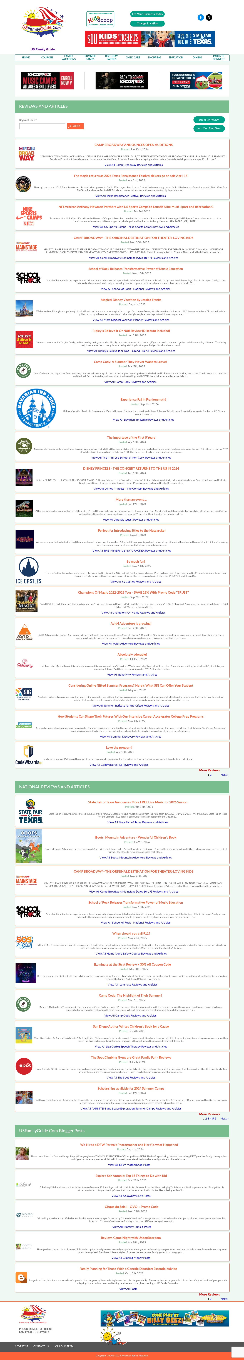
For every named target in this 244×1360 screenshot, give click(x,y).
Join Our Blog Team (209, 128)
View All (133, 165)
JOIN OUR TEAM (63, 1346)
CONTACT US (41, 1346)
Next (224, 774)
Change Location (147, 23)
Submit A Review (209, 119)
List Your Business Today (147, 14)
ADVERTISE (21, 1346)
